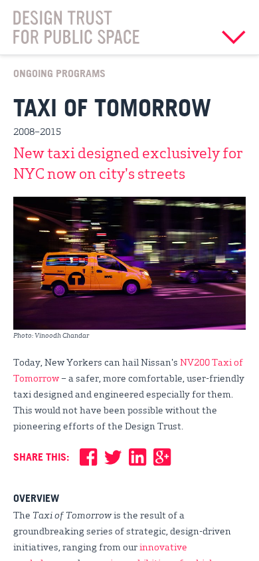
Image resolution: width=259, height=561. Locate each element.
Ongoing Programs (59, 73)
